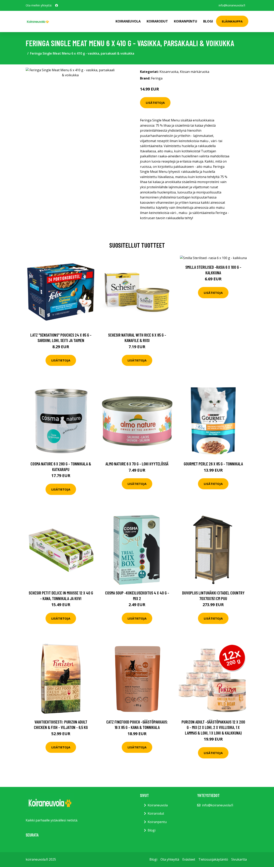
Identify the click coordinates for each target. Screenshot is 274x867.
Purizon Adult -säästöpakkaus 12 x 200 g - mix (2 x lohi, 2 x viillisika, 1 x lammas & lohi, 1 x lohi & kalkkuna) (213, 727)
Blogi (208, 21)
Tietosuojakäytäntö (213, 859)
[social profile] (57, 5)
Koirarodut (157, 21)
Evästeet (188, 859)
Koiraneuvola (128, 21)
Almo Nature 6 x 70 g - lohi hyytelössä (137, 463)
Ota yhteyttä (169, 859)
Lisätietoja (155, 103)
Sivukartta (239, 859)
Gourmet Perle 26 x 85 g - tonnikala (213, 463)
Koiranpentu (185, 21)
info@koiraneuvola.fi (232, 5)
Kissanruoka (168, 71)
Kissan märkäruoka (194, 71)
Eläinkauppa (232, 21)
